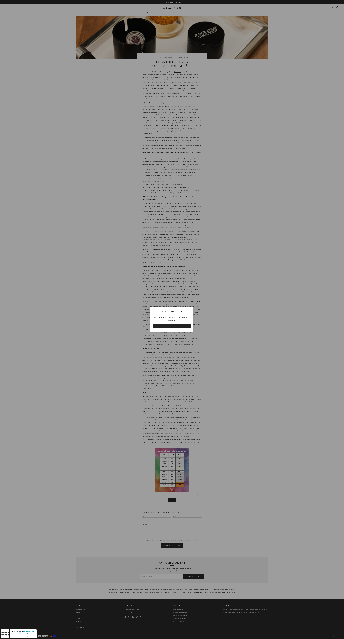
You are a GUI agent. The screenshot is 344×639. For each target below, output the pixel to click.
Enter (172, 326)
